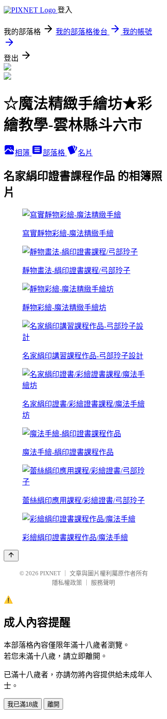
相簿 (23, 153)
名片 (85, 153)
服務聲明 (103, 582)
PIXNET (50, 573)
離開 (53, 704)
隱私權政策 (67, 582)
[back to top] (11, 555)
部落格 (55, 153)
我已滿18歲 (22, 704)
